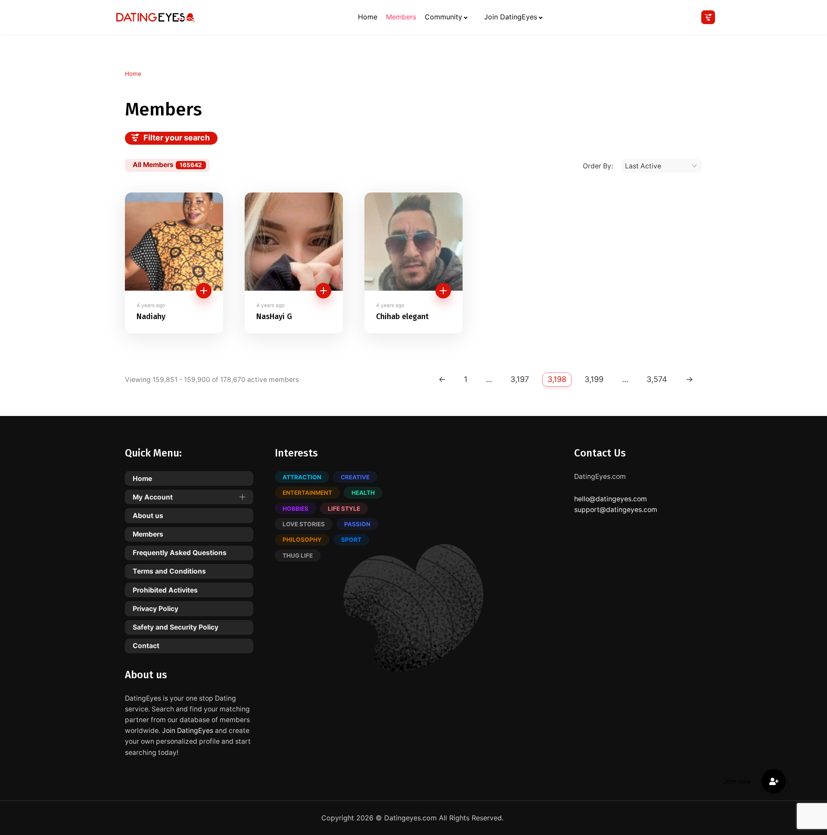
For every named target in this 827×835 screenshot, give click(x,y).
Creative (355, 477)
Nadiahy (151, 316)
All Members (167, 165)
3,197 (519, 379)
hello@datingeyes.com (610, 499)
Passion (357, 524)
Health (363, 492)
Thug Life (298, 555)
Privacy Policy (155, 609)
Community (443, 16)
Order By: (598, 166)
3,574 (657, 379)
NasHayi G (274, 316)
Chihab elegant (402, 316)
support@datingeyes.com (615, 510)
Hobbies (295, 508)
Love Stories (304, 524)
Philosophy (302, 539)
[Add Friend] (203, 290)
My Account (153, 497)
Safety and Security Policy (175, 627)
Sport (351, 539)
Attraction (302, 477)
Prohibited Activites (165, 590)
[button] (774, 781)
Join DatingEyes (510, 16)
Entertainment (307, 492)
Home (367, 16)
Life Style (344, 508)
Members (401, 16)
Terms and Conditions (169, 571)
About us (148, 516)
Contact (146, 646)
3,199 (593, 379)
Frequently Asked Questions (180, 553)
